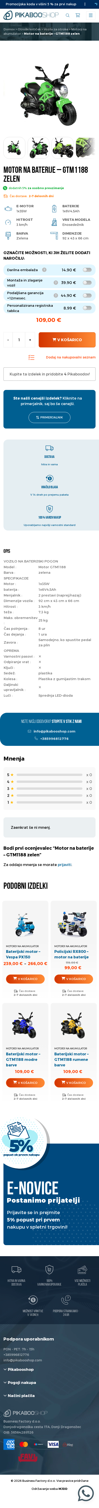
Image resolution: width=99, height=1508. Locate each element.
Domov (9, 29)
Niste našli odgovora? (51, 722)
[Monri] (67, 1444)
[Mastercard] (23, 1444)
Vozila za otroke (56, 29)
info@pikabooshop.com (54, 731)
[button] (88, 146)
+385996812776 (54, 739)
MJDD (62, 1488)
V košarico (69, 340)
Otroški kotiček (29, 29)
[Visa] (53, 1444)
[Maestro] (38, 1444)
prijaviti (64, 864)
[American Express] (9, 1444)
